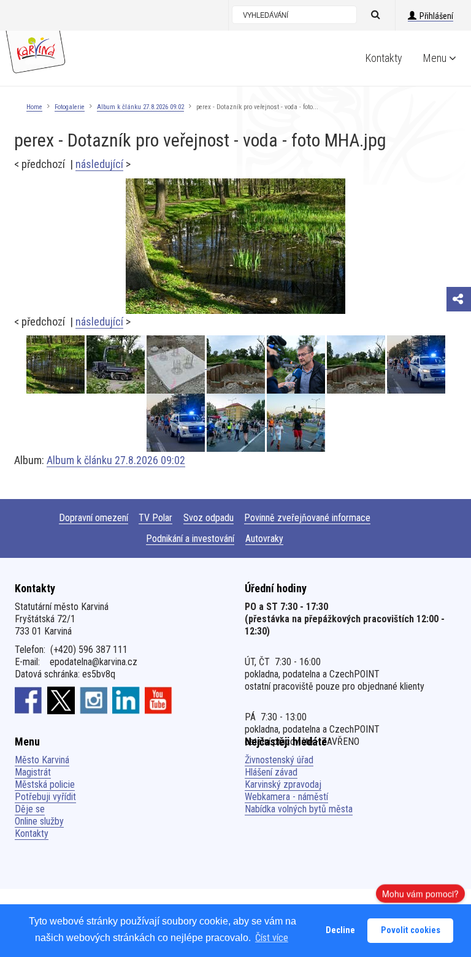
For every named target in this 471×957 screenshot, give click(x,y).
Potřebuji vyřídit (45, 797)
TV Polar (155, 518)
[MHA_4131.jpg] (296, 422)
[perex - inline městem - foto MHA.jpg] (416, 364)
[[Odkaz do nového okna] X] (61, 700)
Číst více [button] (271, 938)
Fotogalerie (70, 107)
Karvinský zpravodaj (283, 784)
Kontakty (384, 57)
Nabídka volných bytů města (299, 809)
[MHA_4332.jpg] (177, 422)
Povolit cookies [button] (410, 930)
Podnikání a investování (190, 538)
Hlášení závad (271, 772)
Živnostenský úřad (279, 760)
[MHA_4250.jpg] (237, 422)
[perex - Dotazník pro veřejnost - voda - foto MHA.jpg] (235, 245)
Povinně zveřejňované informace (307, 518)
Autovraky (264, 538)
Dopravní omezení (93, 518)
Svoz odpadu (208, 518)
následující (99, 164)
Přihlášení (436, 16)
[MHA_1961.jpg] (357, 364)
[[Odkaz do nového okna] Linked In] (126, 700)
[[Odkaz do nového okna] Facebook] (28, 700)
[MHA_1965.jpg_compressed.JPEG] (297, 364)
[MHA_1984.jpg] (116, 364)
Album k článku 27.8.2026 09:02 (140, 107)
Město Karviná (42, 760)
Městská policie (45, 784)
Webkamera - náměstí (286, 797)
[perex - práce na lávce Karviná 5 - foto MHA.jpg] (237, 364)
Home (34, 107)
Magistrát (33, 772)
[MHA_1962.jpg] (177, 364)
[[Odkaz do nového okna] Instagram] (93, 700)
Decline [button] (340, 930)
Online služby (39, 821)
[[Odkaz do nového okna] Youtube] (158, 700)
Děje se (30, 809)
